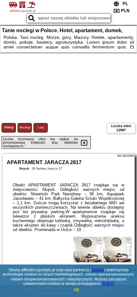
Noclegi (24, 127)
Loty (41, 127)
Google (97, 270)
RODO (108, 283)
